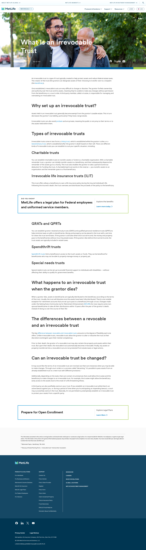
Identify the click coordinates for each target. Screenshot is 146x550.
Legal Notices (34, 533)
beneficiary (39, 83)
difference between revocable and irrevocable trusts (57, 333)
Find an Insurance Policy (46, 500)
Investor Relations (72, 479)
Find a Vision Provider (45, 482)
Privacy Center (20, 533)
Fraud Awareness (44, 504)
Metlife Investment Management (77, 486)
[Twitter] (27, 523)
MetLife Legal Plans (20, 489)
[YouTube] (33, 523)
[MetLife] (8, 9)
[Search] (143, 3)
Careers (69, 475)
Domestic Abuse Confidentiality (47, 511)
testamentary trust (39, 144)
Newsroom (69, 472)
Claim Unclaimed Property (46, 497)
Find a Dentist (42, 479)
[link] (110, 61)
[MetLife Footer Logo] (22, 463)
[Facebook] (16, 523)
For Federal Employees (21, 493)
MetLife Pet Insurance (21, 486)
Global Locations (72, 482)
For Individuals (19, 475)
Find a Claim (42, 493)
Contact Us (42, 475)
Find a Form (42, 489)
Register (41, 486)
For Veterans (18, 497)
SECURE (87, 304)
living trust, (66, 141)
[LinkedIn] (22, 523)
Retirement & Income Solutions (23, 482)
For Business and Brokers (22, 479)
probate (59, 121)
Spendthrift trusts (38, 254)
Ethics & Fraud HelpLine (45, 507)
